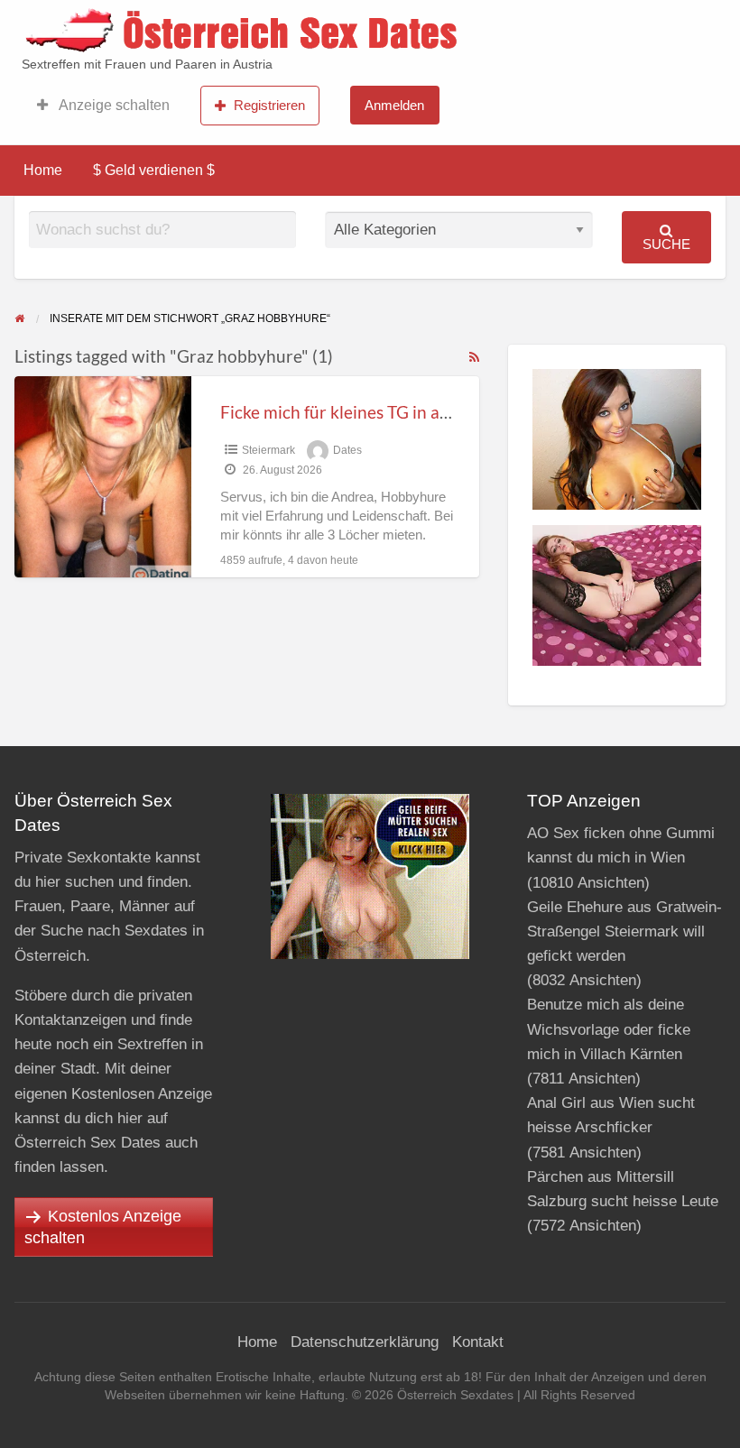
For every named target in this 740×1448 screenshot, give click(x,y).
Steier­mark (268, 450)
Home (42, 170)
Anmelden (394, 105)
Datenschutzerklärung (365, 1342)
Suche (666, 244)
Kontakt (478, 1342)
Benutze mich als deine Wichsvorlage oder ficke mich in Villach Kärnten (608, 1029)
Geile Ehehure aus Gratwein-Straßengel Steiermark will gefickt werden (624, 931)
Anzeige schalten (113, 105)
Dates (347, 450)
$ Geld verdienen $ (154, 170)
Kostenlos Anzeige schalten (102, 1227)
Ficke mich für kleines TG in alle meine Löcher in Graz (422, 411)
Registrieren (269, 105)
